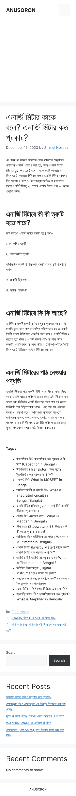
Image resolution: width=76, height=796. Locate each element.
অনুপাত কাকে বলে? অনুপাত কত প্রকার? (28, 697)
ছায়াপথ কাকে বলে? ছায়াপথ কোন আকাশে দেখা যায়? (35, 716)
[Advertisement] (38, 60)
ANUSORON (20, 10)
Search (11, 652)
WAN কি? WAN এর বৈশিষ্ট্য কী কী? (28, 723)
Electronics (20, 612)
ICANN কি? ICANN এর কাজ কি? (34, 618)
